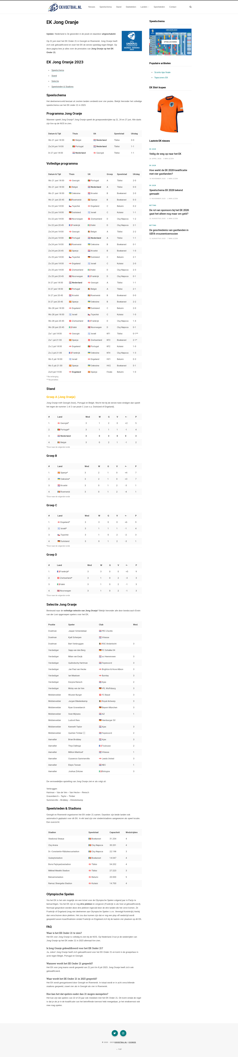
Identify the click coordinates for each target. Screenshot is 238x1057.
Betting (152, 205)
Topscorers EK (161, 77)
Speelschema (57, 70)
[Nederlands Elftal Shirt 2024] (170, 114)
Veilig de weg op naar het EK (165, 153)
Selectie (55, 81)
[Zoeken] (191, 7)
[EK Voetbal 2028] (64, 7)
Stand (54, 76)
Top (120, 1049)
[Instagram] (123, 1033)
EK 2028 (152, 149)
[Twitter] (115, 1033)
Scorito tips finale (162, 72)
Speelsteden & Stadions (62, 86)
